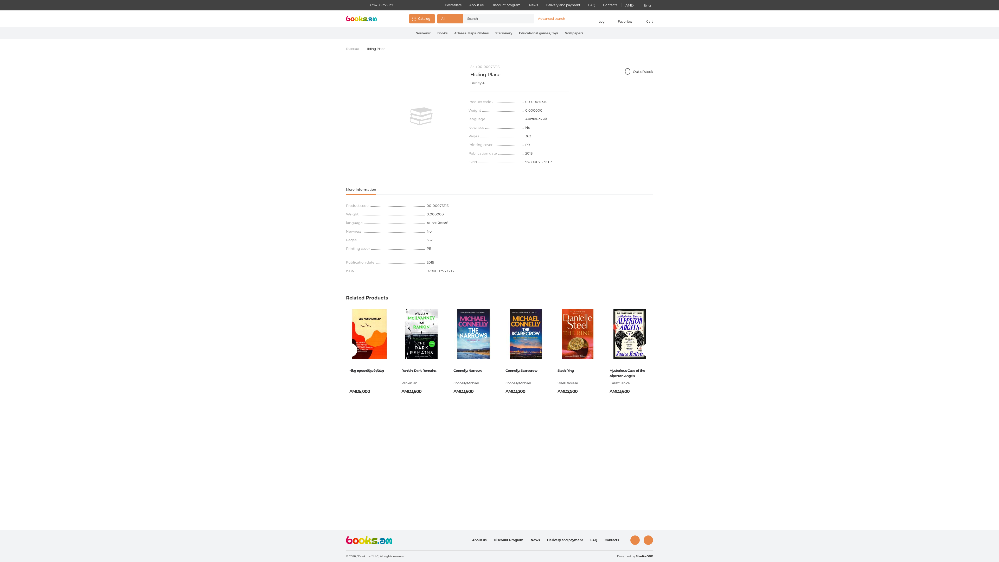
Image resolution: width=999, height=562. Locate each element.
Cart (649, 21)
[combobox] (493, 18)
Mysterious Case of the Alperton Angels (627, 373)
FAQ (591, 5)
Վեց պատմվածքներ (366, 370)
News (533, 5)
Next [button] (649, 350)
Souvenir (423, 33)
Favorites (625, 21)
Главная (352, 49)
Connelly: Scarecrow (521, 370)
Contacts (610, 5)
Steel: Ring (566, 370)
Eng (647, 5)
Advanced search (551, 19)
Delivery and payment (563, 5)
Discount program (506, 5)
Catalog (424, 19)
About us (476, 5)
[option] (421, 116)
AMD (629, 5)
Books (442, 33)
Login (603, 21)
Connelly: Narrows (467, 370)
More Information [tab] (361, 189)
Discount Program (508, 540)
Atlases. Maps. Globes (471, 33)
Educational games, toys (538, 33)
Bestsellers (453, 5)
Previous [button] (350, 350)
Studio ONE (644, 556)
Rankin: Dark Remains (418, 370)
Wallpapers (574, 33)
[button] (450, 18)
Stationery (503, 33)
